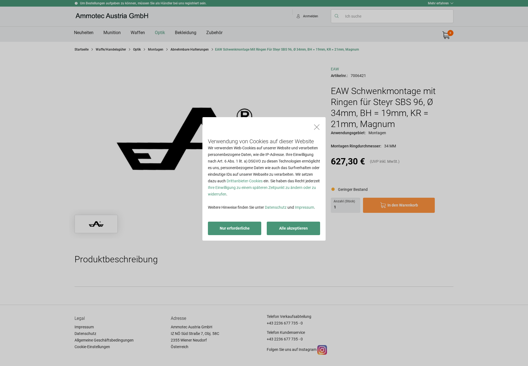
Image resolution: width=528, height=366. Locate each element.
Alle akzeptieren (293, 228)
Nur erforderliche (235, 228)
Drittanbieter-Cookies (245, 181)
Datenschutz (276, 207)
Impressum (304, 207)
